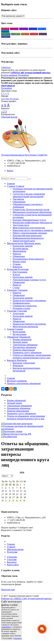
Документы (18, 199)
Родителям (12, 269)
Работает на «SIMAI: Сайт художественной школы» (26, 598)
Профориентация (21, 303)
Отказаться (18, 638)
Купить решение (9, 75)
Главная (11, 183)
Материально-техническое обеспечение (32, 212)
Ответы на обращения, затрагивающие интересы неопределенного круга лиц (32, 356)
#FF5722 (34, 34)
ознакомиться (6, 627)
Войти (10, 170)
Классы (16, 274)
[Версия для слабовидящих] (3, 175)
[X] (7, 389)
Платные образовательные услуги (29, 220)
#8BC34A (15, 34)
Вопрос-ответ (19, 261)
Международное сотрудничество (29, 227)
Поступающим (20, 272)
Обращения (12, 337)
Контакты (12, 360)
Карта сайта (13, 564)
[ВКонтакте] (3, 389)
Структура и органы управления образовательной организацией (29, 195)
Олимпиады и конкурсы (25, 305)
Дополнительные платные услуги (29, 279)
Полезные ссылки (21, 308)
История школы (20, 248)
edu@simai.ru (8, 85)
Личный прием (20, 342)
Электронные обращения (25, 344)
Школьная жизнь (15, 243)
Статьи (16, 287)
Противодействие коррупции (27, 235)
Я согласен (7, 638)
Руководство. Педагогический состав (31, 209)
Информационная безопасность (28, 238)
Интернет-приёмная (17, 381)
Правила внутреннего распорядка (29, 300)
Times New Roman (11, 99)
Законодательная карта (24, 240)
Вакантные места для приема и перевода (33, 230)
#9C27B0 (23, 29)
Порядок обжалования (24, 350)
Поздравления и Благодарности (28, 259)
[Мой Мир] (15, 389)
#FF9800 (25, 34)
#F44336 (5, 29)
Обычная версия (9, 117)
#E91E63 (14, 29)
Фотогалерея (19, 331)
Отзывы (17, 264)
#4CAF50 (5, 34)
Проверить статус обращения (27, 352)
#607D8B (5, 36)
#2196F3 (42, 29)
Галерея (11, 329)
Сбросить (6, 67)
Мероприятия (19, 251)
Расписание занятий (23, 246)
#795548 (43, 34)
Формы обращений (22, 339)
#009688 (5, 31)
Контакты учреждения (24, 363)
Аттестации (18, 313)
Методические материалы (25, 326)
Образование (19, 201)
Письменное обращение (24, 347)
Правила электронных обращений (24, 383)
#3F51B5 (33, 29)
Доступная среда (21, 225)
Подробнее (23, 75)
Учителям (12, 311)
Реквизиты (18, 365)
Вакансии (17, 266)
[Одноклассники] (11, 389)
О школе (11, 186)
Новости (17, 253)
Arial (3, 99)
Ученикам (12, 290)
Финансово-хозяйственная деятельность (32, 222)
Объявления (19, 256)
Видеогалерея (19, 334)
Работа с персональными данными (30, 233)
